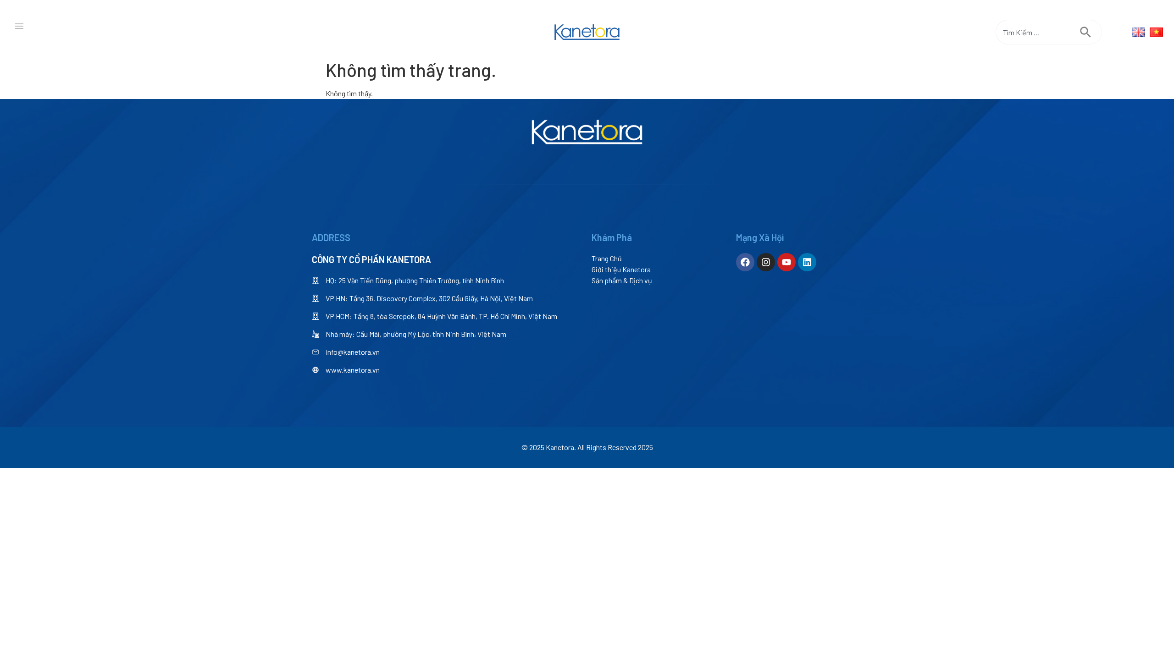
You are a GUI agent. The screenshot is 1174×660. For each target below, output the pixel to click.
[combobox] (1038, 32)
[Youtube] (786, 262)
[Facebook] (745, 262)
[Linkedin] (807, 262)
